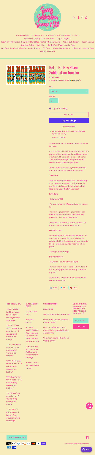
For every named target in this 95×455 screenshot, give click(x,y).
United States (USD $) (16, 437)
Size (50, 86)
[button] (65, 80)
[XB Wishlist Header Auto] (82, 17)
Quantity (52, 96)
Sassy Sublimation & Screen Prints (79, 444)
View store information (58, 137)
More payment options (69, 126)
